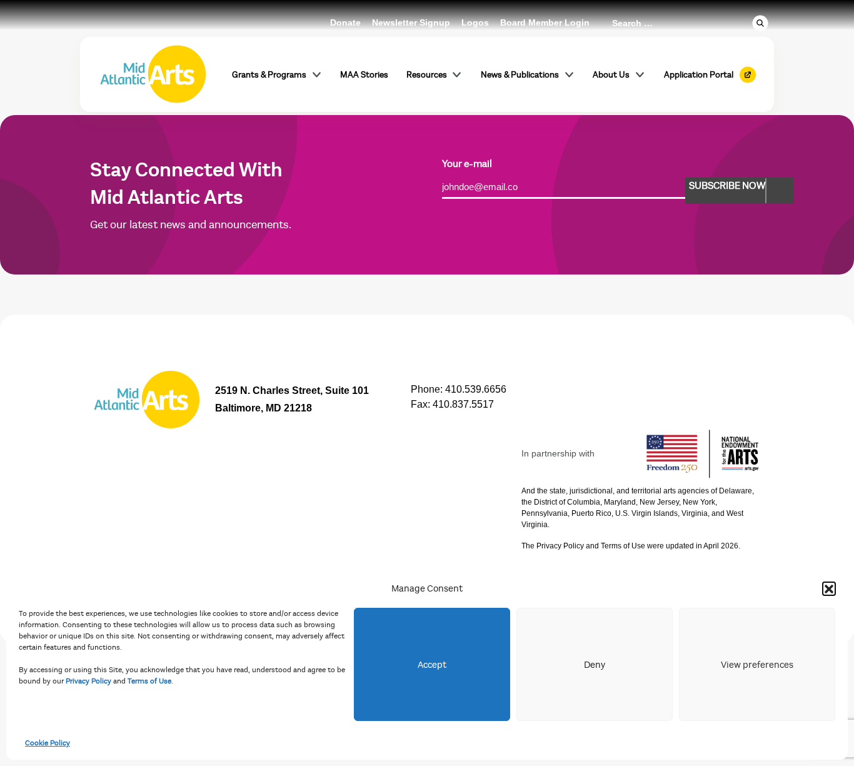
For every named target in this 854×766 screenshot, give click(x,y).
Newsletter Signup (411, 23)
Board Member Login (545, 23)
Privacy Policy (88, 681)
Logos (475, 23)
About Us (611, 74)
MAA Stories (364, 74)
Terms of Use (149, 681)
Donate (345, 23)
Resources (426, 74)
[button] (829, 588)
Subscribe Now (727, 185)
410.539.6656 (475, 389)
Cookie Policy (47, 742)
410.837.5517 (463, 404)
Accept (432, 664)
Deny (594, 664)
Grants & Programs (269, 74)
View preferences (757, 664)
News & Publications (520, 74)
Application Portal (698, 74)
